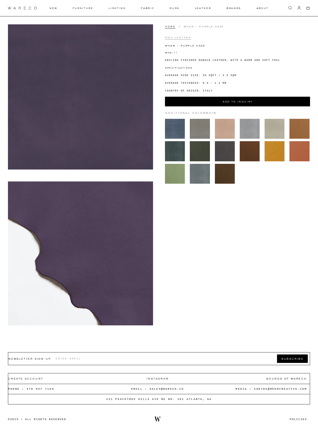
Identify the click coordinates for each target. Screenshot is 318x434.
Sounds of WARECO (286, 378)
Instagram (157, 378)
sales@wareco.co (167, 389)
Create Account (25, 378)
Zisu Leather (178, 37)
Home (170, 26)
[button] (290, 8)
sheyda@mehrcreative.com (280, 389)
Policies (298, 419)
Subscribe (292, 358)
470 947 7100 (40, 389)
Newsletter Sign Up (29, 358)
